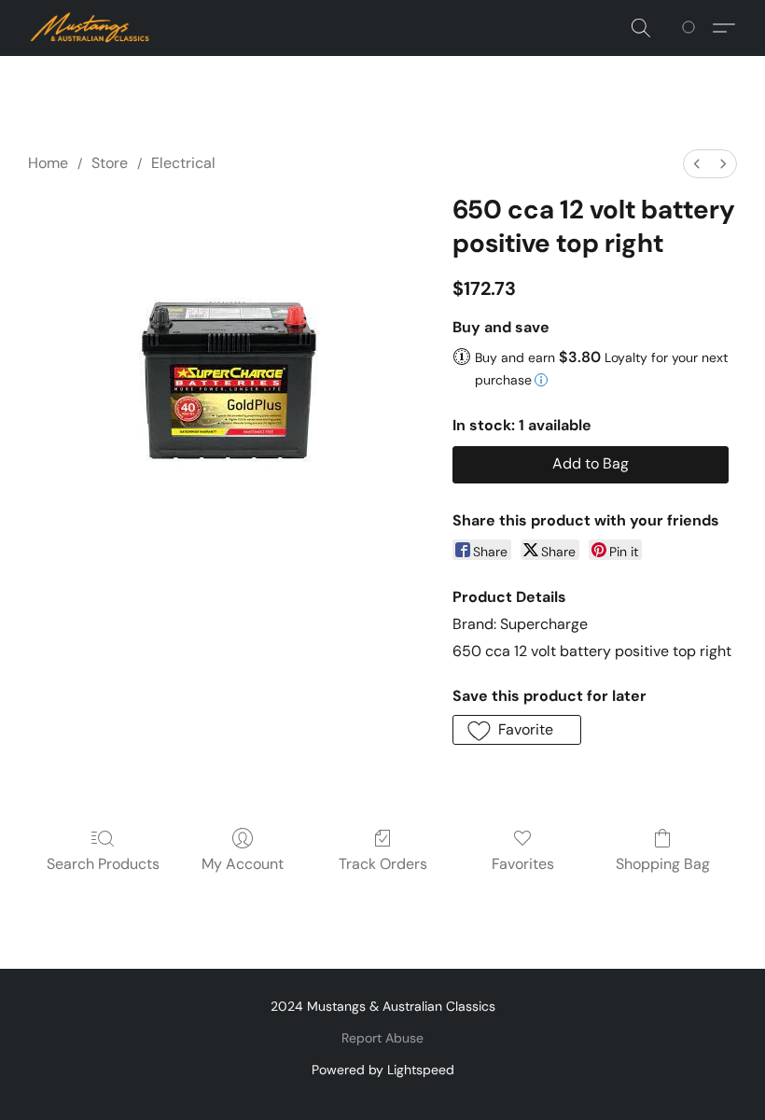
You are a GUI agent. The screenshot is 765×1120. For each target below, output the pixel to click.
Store (109, 163)
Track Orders (383, 864)
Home (48, 163)
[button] (90, 28)
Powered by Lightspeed (383, 1069)
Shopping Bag (663, 864)
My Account (243, 864)
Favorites (523, 864)
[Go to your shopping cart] (692, 28)
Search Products (103, 864)
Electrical (183, 163)
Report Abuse (382, 1037)
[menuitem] (697, 163)
